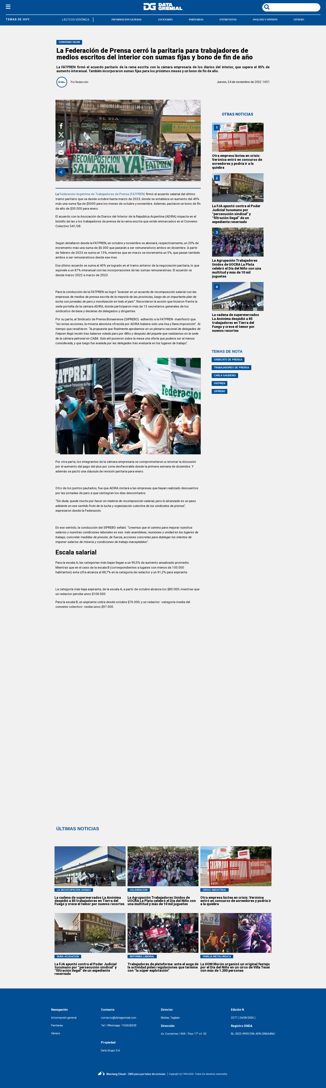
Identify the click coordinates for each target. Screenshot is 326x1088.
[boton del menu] (8, 7)
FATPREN (219, 383)
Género (55, 1033)
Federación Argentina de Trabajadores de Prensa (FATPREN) (102, 194)
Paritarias (57, 1025)
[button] (61, 126)
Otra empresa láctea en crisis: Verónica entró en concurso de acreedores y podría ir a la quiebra (237, 161)
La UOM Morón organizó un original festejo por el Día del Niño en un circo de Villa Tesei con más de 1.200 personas (235, 967)
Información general (63, 1017)
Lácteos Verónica (67, 19)
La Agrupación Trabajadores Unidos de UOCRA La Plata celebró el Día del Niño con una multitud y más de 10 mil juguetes (236, 268)
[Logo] (163, 9)
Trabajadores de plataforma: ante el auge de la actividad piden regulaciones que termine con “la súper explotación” (163, 967)
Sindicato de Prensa (228, 359)
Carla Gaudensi (225, 375)
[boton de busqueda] (266, 7)
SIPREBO (219, 391)
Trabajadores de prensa (231, 367)
